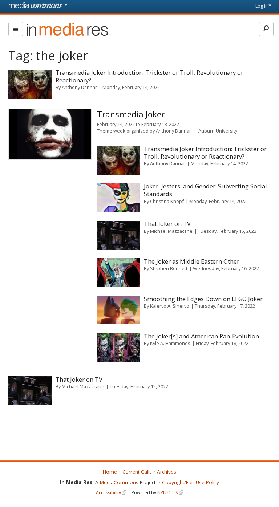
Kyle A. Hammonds (170, 343)
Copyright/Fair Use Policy (190, 482)
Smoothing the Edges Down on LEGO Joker (203, 299)
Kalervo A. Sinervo (169, 306)
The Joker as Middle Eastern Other (191, 261)
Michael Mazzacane (171, 231)
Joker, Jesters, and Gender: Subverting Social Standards (205, 190)
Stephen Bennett (168, 268)
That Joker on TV (167, 223)
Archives (166, 472)
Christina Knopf (167, 201)
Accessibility (108, 493)
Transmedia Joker (131, 114)
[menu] (15, 29)
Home (110, 472)
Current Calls (137, 472)
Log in (261, 6)
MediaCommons (119, 482)
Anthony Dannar (79, 87)
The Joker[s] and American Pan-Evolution (201, 336)
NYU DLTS (167, 493)
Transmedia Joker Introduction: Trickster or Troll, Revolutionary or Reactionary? (149, 76)
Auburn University (217, 130)
